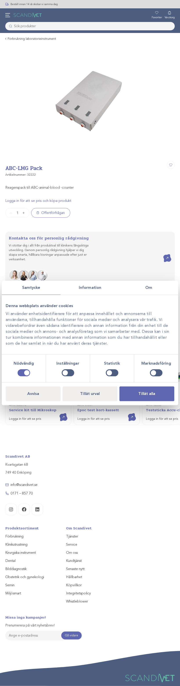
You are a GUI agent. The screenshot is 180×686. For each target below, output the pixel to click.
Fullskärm (160, 152)
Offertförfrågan (53, 213)
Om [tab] (148, 287)
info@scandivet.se (24, 485)
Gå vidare (71, 635)
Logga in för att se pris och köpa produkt (38, 201)
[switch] (68, 372)
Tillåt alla (146, 393)
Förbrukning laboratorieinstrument (32, 39)
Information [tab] (90, 287)
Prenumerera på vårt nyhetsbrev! (30, 625)
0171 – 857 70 (22, 493)
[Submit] (9, 26)
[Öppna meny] (8, 15)
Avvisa (33, 393)
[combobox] (90, 26)
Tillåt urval (90, 393)
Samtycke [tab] (31, 287)
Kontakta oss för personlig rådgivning (49, 238)
